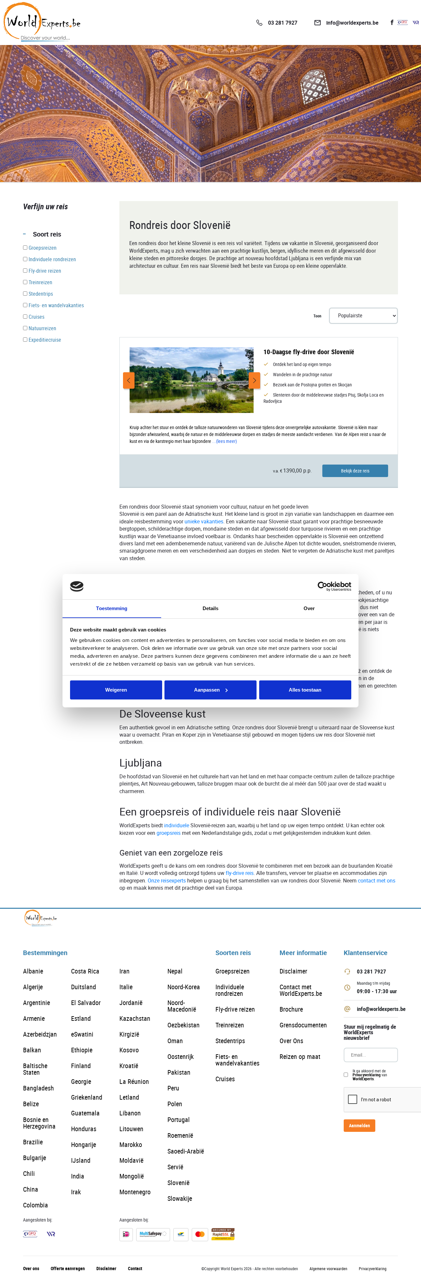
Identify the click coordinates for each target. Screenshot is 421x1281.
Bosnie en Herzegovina (39, 1123)
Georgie (81, 1081)
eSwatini (82, 1034)
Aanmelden (359, 1125)
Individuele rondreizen (229, 990)
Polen (174, 1103)
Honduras (83, 1128)
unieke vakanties (204, 521)
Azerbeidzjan (40, 1034)
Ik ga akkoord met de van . (370, 1075)
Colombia (35, 1205)
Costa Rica (85, 971)
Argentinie (36, 1002)
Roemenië (180, 1135)
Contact (135, 1268)
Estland (81, 1018)
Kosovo (129, 1049)
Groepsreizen (232, 971)
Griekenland (86, 1097)
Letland (129, 1097)
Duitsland (83, 986)
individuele (176, 825)
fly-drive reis (240, 873)
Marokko (130, 1144)
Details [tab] (211, 608)
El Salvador (86, 1002)
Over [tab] (309, 608)
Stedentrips (230, 1040)
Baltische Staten (35, 1069)
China (30, 1189)
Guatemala (85, 1113)
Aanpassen (207, 690)
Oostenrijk (180, 1056)
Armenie (34, 1018)
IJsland (80, 1160)
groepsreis (169, 833)
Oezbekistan (183, 1024)
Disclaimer (293, 971)
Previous (129, 380)
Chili (29, 1173)
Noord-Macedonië (181, 1006)
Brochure (291, 1009)
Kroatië (128, 1065)
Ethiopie (81, 1049)
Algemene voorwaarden (328, 1268)
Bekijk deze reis (355, 471)
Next (254, 380)
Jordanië (130, 1002)
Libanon (130, 1113)
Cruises (225, 1078)
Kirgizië (129, 1034)
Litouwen (131, 1128)
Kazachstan (134, 1018)
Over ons (31, 1268)
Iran (124, 971)
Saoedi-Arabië (185, 1151)
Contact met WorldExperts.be (301, 990)
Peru (173, 1088)
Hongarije (83, 1144)
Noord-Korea (183, 986)
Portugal (178, 1119)
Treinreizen (229, 1024)
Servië (175, 1166)
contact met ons (376, 881)
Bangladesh (38, 1088)
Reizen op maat (300, 1056)
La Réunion (134, 1081)
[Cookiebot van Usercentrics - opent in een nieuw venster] (322, 586)
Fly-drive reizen (235, 1009)
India (77, 1176)
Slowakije (179, 1198)
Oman (175, 1040)
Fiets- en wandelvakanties (237, 1059)
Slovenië (178, 1182)
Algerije (33, 986)
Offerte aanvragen (68, 1268)
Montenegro (135, 1191)
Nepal (175, 971)
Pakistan (178, 1072)
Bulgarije (34, 1157)
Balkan (32, 1049)
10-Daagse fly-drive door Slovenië (308, 351)
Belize (31, 1103)
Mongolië (131, 1176)
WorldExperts (363, 1078)
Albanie (33, 971)
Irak (76, 1191)
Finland (81, 1065)
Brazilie (33, 1141)
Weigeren (116, 690)
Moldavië (131, 1160)
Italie (126, 986)
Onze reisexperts (167, 881)
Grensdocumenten (303, 1024)
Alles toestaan (305, 690)
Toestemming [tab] (111, 608)
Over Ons (291, 1040)
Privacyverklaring (367, 1074)
